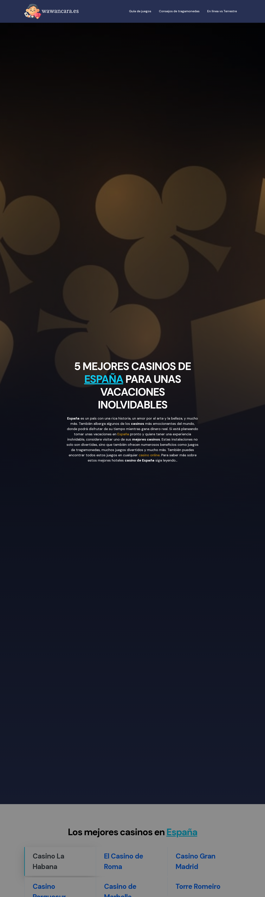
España (123, 434)
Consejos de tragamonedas (179, 11)
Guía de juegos (140, 11)
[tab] (60, 861)
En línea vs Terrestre (222, 11)
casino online (149, 455)
